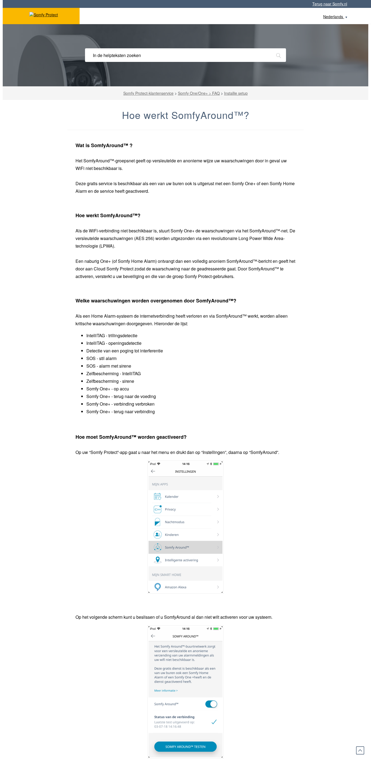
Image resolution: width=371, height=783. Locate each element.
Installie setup (236, 93)
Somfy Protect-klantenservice (148, 93)
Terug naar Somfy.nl (329, 4)
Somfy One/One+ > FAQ (199, 93)
